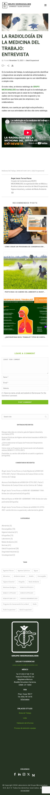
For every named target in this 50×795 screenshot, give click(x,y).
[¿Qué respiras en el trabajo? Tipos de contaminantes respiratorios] (25, 315)
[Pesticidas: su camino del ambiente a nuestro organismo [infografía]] (25, 270)
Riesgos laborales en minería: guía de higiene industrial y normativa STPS (22, 433)
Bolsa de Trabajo (25, 713)
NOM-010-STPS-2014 (26, 587)
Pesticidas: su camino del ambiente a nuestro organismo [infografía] (26, 292)
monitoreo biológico (9, 587)
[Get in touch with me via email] (12, 193)
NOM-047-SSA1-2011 (24, 171)
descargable (42, 576)
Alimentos (5, 526)
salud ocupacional (38, 171)
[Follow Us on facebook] (14, 774)
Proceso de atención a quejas (25, 728)
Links (25, 718)
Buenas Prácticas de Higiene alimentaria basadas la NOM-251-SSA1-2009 (24, 438)
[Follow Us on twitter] (28, 774)
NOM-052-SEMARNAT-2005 (28, 598)
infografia (21, 582)
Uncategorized (7, 555)
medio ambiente (34, 582)
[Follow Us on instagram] (24, 774)
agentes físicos (8, 571)
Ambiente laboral (19, 576)
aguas (36, 571)
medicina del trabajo (9, 171)
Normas (5, 545)
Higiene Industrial (8, 532)
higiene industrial (8, 582)
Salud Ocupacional (32, 60)
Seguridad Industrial (9, 552)
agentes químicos (24, 571)
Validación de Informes (25, 723)
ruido (35, 604)
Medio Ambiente (8, 542)
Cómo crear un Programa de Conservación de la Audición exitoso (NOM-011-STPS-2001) (26, 247)
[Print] (14, 65)
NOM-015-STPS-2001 (26, 593)
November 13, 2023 (16, 60)
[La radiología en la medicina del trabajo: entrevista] (25, 22)
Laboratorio (6, 539)
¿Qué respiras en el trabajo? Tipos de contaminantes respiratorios (26, 337)
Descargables (7, 529)
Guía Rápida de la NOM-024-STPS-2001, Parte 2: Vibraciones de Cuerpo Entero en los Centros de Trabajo (23, 474)
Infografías (6, 535)
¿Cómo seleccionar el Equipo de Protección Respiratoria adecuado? (22, 444)
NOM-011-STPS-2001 (9, 593)
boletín (31, 576)
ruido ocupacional (9, 610)
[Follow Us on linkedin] (19, 774)
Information (25, 699)
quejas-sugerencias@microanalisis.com (25, 665)
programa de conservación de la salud (16, 604)
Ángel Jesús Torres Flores (11, 471)
